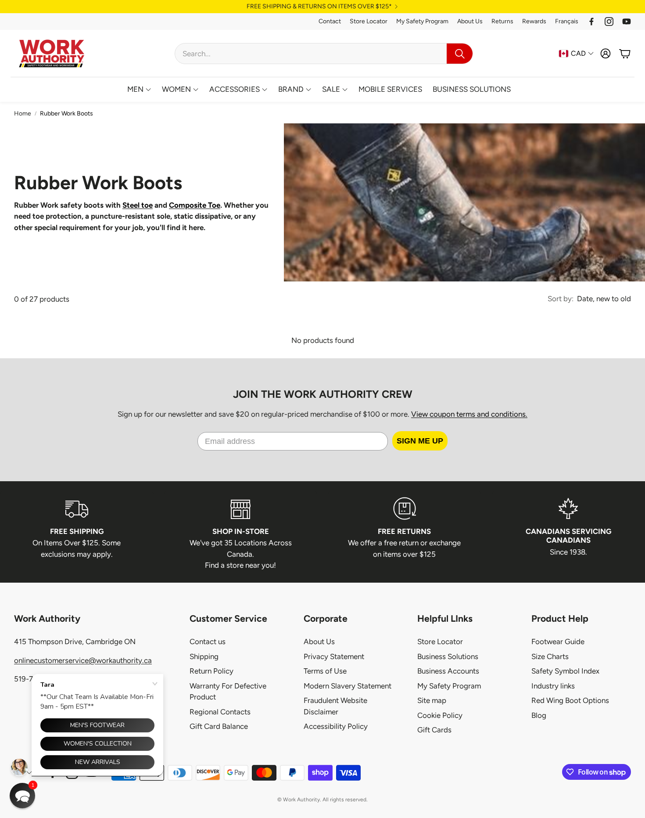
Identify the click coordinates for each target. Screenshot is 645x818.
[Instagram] (609, 21)
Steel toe (137, 205)
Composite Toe (194, 205)
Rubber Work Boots (66, 113)
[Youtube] (626, 21)
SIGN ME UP (420, 440)
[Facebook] (591, 21)
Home (22, 113)
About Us (470, 21)
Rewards (534, 21)
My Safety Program (422, 21)
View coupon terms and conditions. (469, 414)
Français (566, 21)
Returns (502, 21)
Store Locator (368, 21)
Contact (330, 21)
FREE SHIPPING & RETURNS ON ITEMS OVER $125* (319, 7)
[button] (324, 53)
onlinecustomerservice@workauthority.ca (83, 660)
